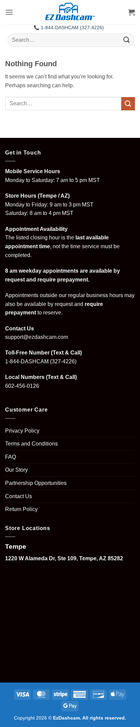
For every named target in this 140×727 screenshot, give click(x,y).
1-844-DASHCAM (27, 361)
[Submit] (127, 40)
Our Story (16, 470)
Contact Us (18, 496)
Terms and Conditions (31, 444)
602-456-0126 (22, 386)
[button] (9, 12)
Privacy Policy (22, 431)
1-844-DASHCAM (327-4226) (72, 27)
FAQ (10, 457)
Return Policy (21, 509)
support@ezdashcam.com (36, 337)
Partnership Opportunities (36, 483)
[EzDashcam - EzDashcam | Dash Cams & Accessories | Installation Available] (70, 12)
